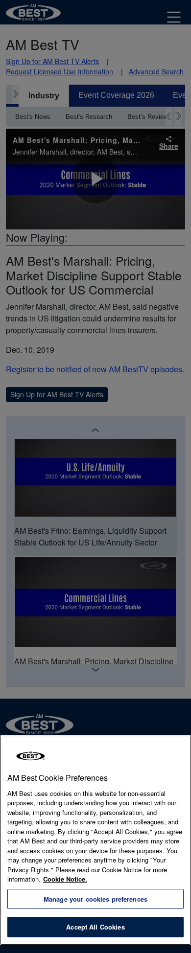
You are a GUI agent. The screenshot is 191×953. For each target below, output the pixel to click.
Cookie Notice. (65, 879)
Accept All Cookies (95, 926)
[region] (95, 840)
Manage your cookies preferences (95, 899)
